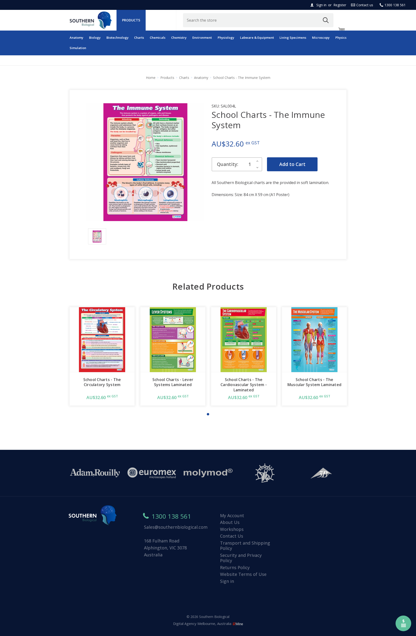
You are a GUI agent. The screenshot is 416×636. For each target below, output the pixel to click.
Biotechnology (117, 37)
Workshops (232, 529)
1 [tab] (208, 414)
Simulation (78, 48)
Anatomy (76, 37)
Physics (340, 37)
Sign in (321, 5)
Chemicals (157, 37)
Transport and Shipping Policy (245, 545)
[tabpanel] (102, 356)
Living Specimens (293, 37)
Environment (202, 37)
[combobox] (258, 20)
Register (339, 5)
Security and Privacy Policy (241, 558)
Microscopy (321, 37)
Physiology (226, 37)
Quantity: (227, 164)
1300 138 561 (395, 5)
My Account (232, 515)
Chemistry (179, 37)
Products (131, 20)
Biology (95, 37)
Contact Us (231, 536)
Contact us (364, 5)
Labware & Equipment (257, 37)
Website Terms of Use (243, 574)
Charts (139, 37)
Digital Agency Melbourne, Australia (202, 623)
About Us (230, 522)
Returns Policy (235, 567)
